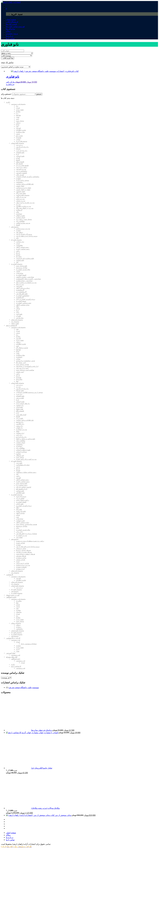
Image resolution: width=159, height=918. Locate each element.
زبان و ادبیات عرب (21, 150)
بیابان (17, 312)
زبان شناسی (20, 405)
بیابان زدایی (19, 532)
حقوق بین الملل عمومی (23, 189)
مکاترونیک (19, 379)
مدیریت (18, 204)
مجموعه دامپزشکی (17, 320)
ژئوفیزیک (19, 256)
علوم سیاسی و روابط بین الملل (25, 439)
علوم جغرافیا (20, 390)
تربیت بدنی (19, 145)
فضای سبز (19, 537)
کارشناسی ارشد (11, 325)
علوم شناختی (20, 260)
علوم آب (18, 316)
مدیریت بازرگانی (21, 197)
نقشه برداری (20, 110)
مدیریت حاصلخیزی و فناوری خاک (26, 282)
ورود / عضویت (12, 33)
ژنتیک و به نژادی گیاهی (23, 288)
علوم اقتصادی (20, 152)
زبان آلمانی (19, 428)
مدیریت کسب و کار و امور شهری (26, 459)
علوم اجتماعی (20, 156)
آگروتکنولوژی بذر (21, 292)
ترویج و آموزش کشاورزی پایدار (25, 299)
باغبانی (18, 271)
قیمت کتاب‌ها (11, 24)
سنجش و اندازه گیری (22, 180)
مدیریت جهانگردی (21, 429)
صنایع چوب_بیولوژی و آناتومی (25, 277)
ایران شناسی (20, 433)
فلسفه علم (19, 163)
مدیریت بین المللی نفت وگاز (24, 208)
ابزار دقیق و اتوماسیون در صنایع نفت (27, 366)
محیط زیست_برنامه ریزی (24, 219)
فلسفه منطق (20, 162)
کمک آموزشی (10, 653)
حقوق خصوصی (20, 191)
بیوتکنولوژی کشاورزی (22, 295)
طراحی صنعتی (20, 559)
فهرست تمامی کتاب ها (15, 26)
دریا (17, 113)
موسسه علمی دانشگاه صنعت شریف (24, 687)
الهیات (18, 158)
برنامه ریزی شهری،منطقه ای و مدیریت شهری (30, 541)
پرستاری (18, 627)
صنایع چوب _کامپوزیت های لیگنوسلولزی (28, 279)
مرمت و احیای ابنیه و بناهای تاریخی (26, 236)
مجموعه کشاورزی (16, 264)
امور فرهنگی (20, 455)
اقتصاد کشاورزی (21, 275)
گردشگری (19, 210)
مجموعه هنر (14, 227)
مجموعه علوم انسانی (17, 143)
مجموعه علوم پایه (16, 240)
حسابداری (19, 214)
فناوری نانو (19, 136)
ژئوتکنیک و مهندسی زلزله (29, 644)
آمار (17, 262)
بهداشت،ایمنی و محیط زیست (25, 370)
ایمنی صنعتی (20, 372)
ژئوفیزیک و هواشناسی (23, 465)
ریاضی (18, 251)
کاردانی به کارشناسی (13, 638)
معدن (17, 117)
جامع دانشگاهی (11, 597)
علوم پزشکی (15, 323)
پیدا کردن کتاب (7, 58)
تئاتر (17, 238)
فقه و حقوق (19, 409)
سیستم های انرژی (21, 141)
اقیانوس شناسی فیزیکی (23, 487)
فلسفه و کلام (20, 411)
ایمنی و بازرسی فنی (22, 368)
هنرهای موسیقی (21, 556)
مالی (17, 212)
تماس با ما (10, 38)
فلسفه (18, 160)
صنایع (17, 124)
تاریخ (17, 154)
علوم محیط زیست (21, 266)
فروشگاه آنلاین (12, 22)
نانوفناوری (19, 357)
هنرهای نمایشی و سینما (23, 550)
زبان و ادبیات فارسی (22, 147)
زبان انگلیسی (20, 424)
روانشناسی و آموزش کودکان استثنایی (27, 176)
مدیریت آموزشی (21, 169)
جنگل (17, 307)
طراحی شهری (20, 543)
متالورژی (18, 601)
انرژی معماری (20, 569)
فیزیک (18, 253)
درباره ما (9, 36)
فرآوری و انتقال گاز (22, 348)
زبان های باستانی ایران (23, 403)
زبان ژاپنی (19, 435)
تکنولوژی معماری (21, 567)
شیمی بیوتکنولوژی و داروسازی (25, 361)
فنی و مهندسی (15, 640)
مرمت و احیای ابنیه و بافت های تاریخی (27, 546)
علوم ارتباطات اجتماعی (23, 450)
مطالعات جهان (20, 441)
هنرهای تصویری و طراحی (24, 552)
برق (17, 106)
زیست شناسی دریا (22, 485)
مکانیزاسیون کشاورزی (23, 269)
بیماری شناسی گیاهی (22, 522)
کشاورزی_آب (20, 498)
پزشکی (18, 123)
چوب (17, 517)
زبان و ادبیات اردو (21, 437)
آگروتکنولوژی (20, 290)
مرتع (17, 310)
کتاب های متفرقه (11, 657)
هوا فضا (18, 115)
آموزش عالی (20, 175)
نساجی (18, 139)
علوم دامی (19, 286)
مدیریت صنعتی (20, 201)
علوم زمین (19, 463)
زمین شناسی (20, 242)
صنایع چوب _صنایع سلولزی (24, 281)
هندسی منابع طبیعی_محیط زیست (26, 524)
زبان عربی (19, 394)
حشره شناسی (20, 520)
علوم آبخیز (19, 314)
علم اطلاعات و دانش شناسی (25, 184)
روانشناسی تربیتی (21, 171)
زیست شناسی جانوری (23, 249)
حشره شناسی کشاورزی (23, 303)
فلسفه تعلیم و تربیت (22, 165)
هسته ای (18, 137)
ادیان (17, 413)
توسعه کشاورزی (21, 301)
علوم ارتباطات (20, 215)
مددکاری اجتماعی (21, 452)
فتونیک (18, 255)
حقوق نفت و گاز (21, 193)
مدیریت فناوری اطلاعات (23, 206)
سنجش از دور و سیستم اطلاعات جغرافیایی (29, 392)
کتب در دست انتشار (12, 595)
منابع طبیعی (19, 318)
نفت (17, 126)
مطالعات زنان (20, 221)
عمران (18, 108)
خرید (8, 84)
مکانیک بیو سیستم (21, 268)
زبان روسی (19, 426)
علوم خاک (19, 509)
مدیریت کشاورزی (21, 535)
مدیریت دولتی (20, 199)
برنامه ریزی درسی (21, 167)
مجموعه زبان (15, 321)
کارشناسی (9, 574)
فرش (17, 561)
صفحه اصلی (11, 19)
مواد (17, 381)
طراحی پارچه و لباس (22, 563)
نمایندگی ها (10, 29)
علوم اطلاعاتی (20, 493)
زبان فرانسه (19, 422)
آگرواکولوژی (20, 297)
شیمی (18, 134)
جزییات (12, 84)
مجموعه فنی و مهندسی (18, 104)
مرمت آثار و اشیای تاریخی (24, 234)
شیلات (18, 308)
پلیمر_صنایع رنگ (21, 362)
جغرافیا (18, 149)
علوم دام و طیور (21, 511)
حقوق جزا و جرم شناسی (23, 188)
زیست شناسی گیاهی (22, 247)
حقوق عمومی (20, 186)
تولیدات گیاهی (20, 513)
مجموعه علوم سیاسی (22, 195)
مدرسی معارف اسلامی (23, 223)
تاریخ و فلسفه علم (21, 489)
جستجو (39, 94)
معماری (18, 230)
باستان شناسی (20, 217)
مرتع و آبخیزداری (21, 496)
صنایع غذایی (19, 273)
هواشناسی (19, 245)
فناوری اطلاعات (21, 130)
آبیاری (18, 649)
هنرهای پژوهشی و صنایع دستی (25, 554)
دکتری (8, 102)
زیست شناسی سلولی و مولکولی (26, 472)
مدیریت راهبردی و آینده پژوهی (25, 202)
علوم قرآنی (19, 407)
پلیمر (17, 119)
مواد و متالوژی (20, 132)
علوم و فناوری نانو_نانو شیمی (25, 258)
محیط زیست (20, 121)
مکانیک (18, 111)
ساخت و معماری (21, 558)
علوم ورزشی (20, 398)
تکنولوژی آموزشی (21, 173)
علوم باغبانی (19, 504)
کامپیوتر (18, 128)
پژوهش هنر (19, 232)
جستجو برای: (6, 94)
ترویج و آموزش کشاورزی (24, 506)
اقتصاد (18, 225)
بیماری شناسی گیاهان (23, 305)
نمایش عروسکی (21, 548)
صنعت (18, 604)
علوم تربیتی (19, 418)
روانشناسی (19, 182)
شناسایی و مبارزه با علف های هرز (26, 533)
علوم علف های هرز (22, 294)
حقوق (17, 431)
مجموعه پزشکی (16, 623)
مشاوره (18, 178)
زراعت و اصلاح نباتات (22, 500)
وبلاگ (8, 31)
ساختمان (18, 612)
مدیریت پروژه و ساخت (23, 229)
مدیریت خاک (20, 284)
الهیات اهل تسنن (21, 415)
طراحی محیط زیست (22, 364)
